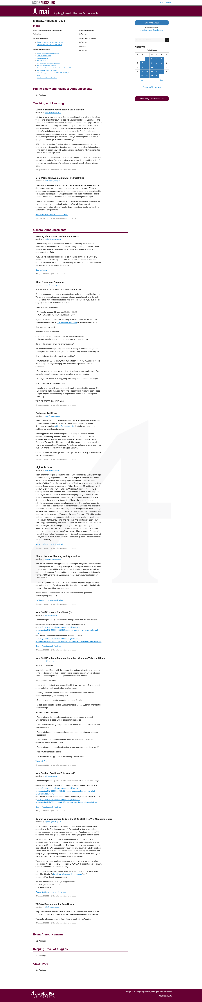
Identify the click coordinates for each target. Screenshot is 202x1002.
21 (142, 71)
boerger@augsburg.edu (67, 322)
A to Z (162, 3)
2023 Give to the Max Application (49, 600)
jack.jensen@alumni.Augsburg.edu (67, 874)
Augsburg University (144, 992)
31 (156, 76)
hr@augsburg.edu (51, 615)
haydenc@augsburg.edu (53, 822)
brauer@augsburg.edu (52, 285)
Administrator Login (165, 995)
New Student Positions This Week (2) (47, 70)
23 (152, 71)
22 (147, 71)
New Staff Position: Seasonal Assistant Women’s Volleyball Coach (55, 68)
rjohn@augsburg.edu (52, 907)
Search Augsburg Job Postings (48, 646)
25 (161, 71)
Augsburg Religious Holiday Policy (50, 544)
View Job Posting (43, 761)
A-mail (42, 10)
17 (156, 67)
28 (142, 76)
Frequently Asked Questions (152, 99)
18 (161, 67)
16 (152, 67)
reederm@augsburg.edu (53, 181)
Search (168, 3)
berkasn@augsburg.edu (53, 559)
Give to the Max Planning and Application (48, 63)
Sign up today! (41, 270)
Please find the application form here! (51, 892)
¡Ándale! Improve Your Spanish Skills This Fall (50, 42)
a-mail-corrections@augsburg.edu (152, 30)
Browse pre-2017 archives (152, 87)
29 (147, 76)
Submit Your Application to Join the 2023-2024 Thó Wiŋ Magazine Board (74, 819)
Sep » (162, 80)
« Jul (141, 80)
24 (156, 71)
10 (156, 63)
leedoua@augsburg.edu (53, 239)
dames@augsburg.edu (52, 470)
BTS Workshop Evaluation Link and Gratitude (49, 44)
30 (152, 76)
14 (142, 67)
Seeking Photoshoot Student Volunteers (48, 53)
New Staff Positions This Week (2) (46, 65)
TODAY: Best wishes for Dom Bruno (47, 78)
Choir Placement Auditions (44, 55)
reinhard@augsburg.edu (53, 112)
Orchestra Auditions (42, 58)
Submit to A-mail (152, 23)
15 (147, 67)
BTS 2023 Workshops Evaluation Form (52, 214)
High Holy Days (41, 60)
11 (161, 63)
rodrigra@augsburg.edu (64, 426)
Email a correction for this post (64, 170)
